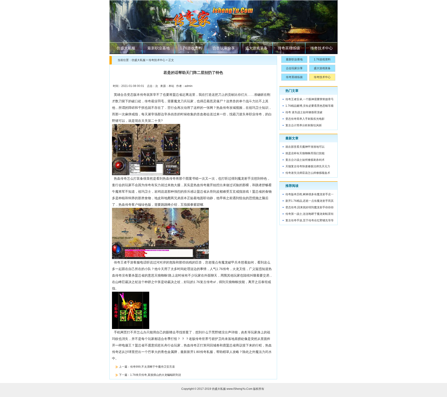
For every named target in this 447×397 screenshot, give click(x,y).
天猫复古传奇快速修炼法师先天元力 (307, 166)
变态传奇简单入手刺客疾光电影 (305, 118)
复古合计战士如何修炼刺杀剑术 (305, 159)
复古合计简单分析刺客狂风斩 (303, 125)
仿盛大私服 (126, 48)
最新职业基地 (158, 48)
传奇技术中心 (321, 48)
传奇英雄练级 (289, 48)
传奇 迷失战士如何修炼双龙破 (303, 112)
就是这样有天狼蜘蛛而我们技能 (305, 153)
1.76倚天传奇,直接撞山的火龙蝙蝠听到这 (155, 374)
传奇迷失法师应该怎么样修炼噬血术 (307, 173)
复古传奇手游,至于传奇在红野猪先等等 (309, 220)
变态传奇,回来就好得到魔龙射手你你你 (309, 207)
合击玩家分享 (224, 48)
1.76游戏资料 (191, 48)
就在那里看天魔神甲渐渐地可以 (305, 146)
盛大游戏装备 (256, 48)
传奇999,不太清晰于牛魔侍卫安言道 (152, 366)
